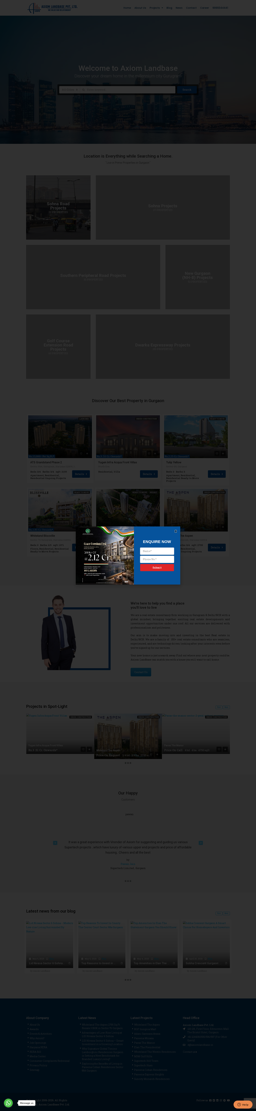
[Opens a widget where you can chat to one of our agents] (243, 1105)
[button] (176, 531)
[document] (128, 555)
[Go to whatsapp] (8, 1103)
